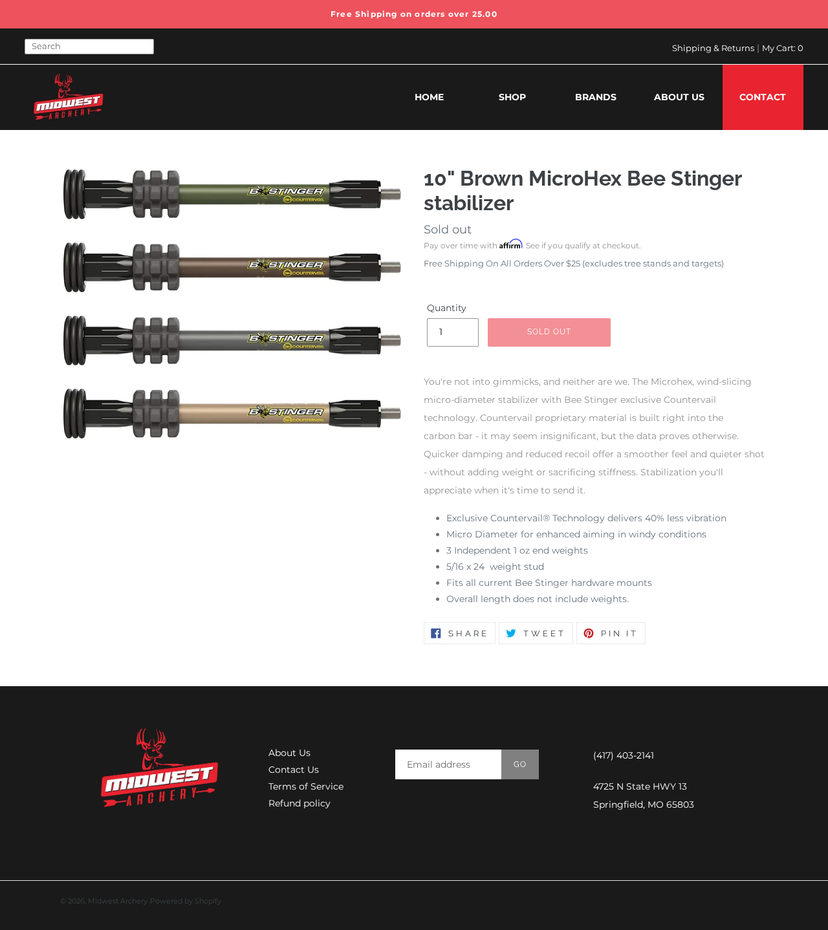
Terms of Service (305, 786)
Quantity (446, 308)
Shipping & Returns (713, 48)
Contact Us (293, 769)
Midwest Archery (117, 900)
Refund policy (299, 803)
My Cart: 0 (782, 48)
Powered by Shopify (185, 900)
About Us (289, 753)
